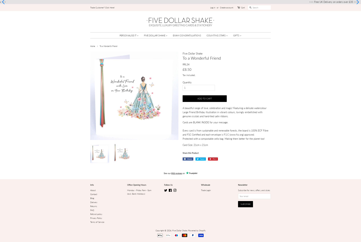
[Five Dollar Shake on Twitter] (165, 191)
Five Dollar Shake (155, 35)
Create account (226, 7)
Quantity (187, 82)
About (93, 190)
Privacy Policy (96, 218)
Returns (93, 206)
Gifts (236, 35)
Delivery (93, 202)
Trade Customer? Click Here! (102, 7)
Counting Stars (216, 35)
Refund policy (96, 214)
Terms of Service (97, 222)
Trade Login (206, 190)
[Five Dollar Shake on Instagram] (174, 191)
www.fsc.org (236, 134)
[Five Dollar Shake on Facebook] (170, 191)
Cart (243, 7)
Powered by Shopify (197, 230)
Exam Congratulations (187, 35)
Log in (212, 7)
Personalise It (128, 35)
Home (92, 46)
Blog (92, 198)
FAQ (92, 210)
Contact (93, 194)
